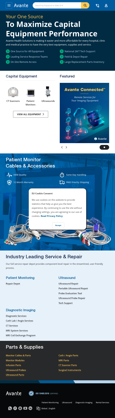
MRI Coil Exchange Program (20, 335)
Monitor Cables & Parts (18, 355)
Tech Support (66, 302)
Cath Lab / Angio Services (19, 320)
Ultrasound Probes (16, 369)
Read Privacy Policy (52, 215)
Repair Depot (13, 283)
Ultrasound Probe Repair (72, 298)
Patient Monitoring (50, 402)
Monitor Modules (15, 360)
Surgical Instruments (70, 369)
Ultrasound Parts (15, 374)
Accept (58, 225)
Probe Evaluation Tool (70, 293)
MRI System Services (17, 330)
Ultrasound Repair (68, 283)
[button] (61, 147)
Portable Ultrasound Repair (73, 288)
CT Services (12, 325)
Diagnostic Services (16, 315)
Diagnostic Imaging (83, 402)
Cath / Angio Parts (68, 355)
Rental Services (102, 402)
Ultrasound (67, 402)
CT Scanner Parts (68, 365)
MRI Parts (64, 360)
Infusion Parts (13, 365)
